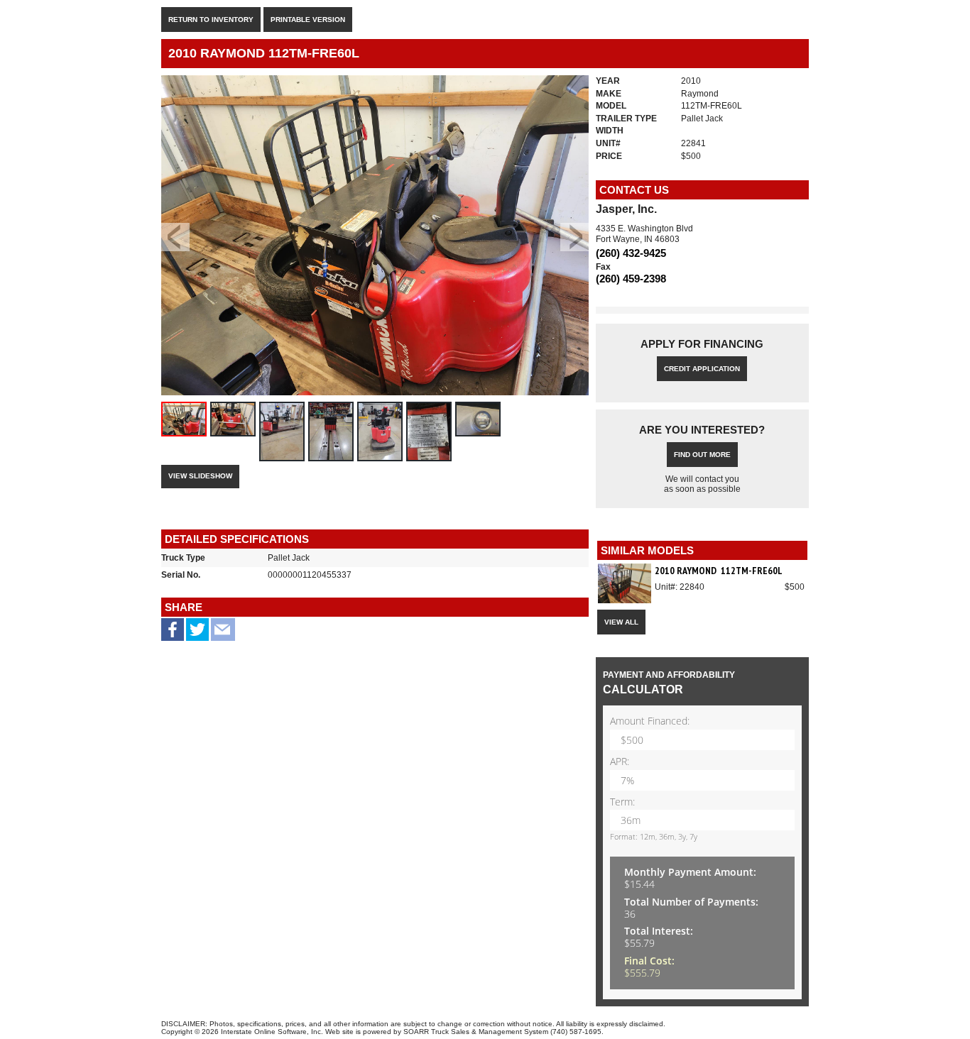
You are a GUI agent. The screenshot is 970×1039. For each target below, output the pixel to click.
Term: (622, 802)
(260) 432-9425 (631, 253)
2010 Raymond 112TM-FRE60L (719, 570)
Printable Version (308, 19)
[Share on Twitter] (197, 634)
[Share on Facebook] (172, 632)
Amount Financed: (650, 721)
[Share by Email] (223, 634)
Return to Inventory (211, 19)
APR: (619, 762)
